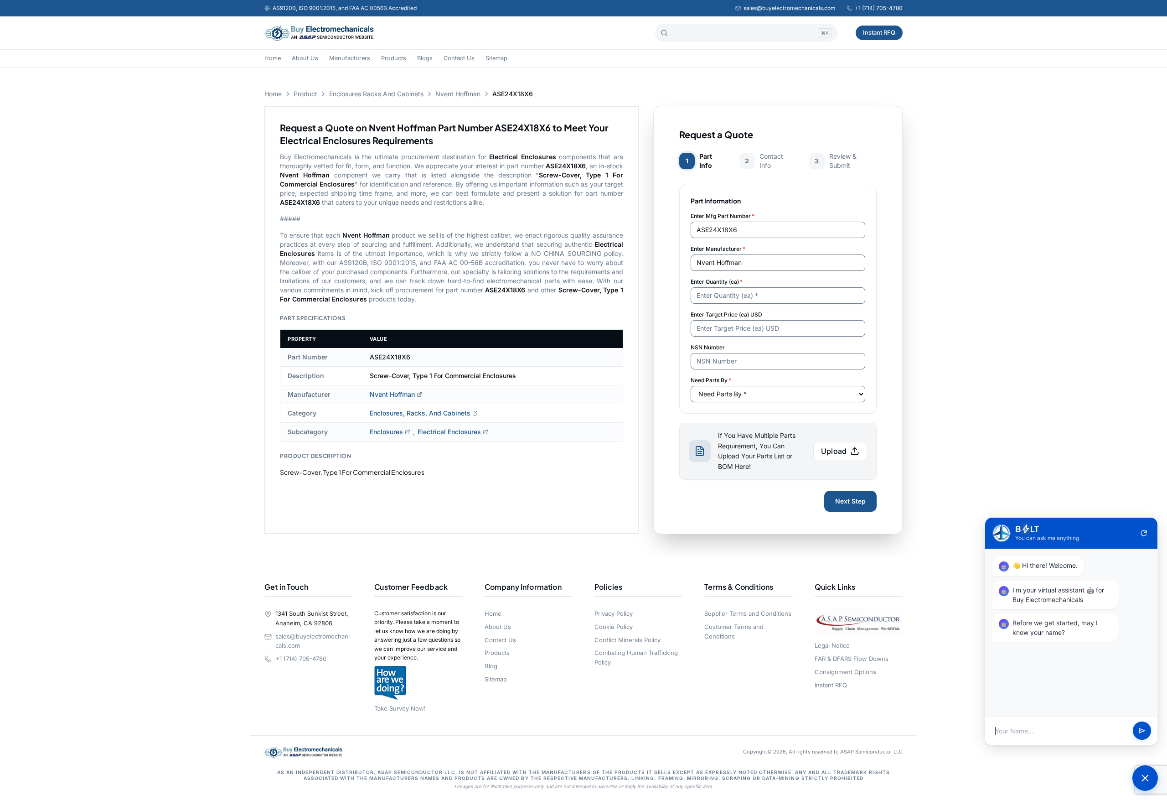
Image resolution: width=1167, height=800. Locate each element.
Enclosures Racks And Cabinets (376, 94)
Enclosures (386, 432)
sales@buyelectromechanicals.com (790, 8)
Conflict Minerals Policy (627, 640)
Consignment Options (845, 671)
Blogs (425, 58)
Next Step (850, 501)
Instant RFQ (879, 32)
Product (305, 94)
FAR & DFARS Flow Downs (851, 658)
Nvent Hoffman (457, 94)
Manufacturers (349, 58)
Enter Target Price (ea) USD (726, 314)
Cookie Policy (613, 626)
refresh (1143, 533)
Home (272, 58)
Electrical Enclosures (449, 432)
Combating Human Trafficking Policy (636, 657)
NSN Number (708, 347)
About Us (305, 58)
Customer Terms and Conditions (734, 631)
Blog (491, 666)
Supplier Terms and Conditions (747, 613)
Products (393, 58)
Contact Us (459, 58)
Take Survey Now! (400, 708)
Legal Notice (832, 645)
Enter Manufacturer (718, 248)
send (1142, 731)
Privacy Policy (613, 613)
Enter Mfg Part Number (722, 216)
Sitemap (496, 58)
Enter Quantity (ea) (717, 281)
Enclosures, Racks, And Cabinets (420, 413)
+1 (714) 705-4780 (879, 8)
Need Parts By (711, 380)
